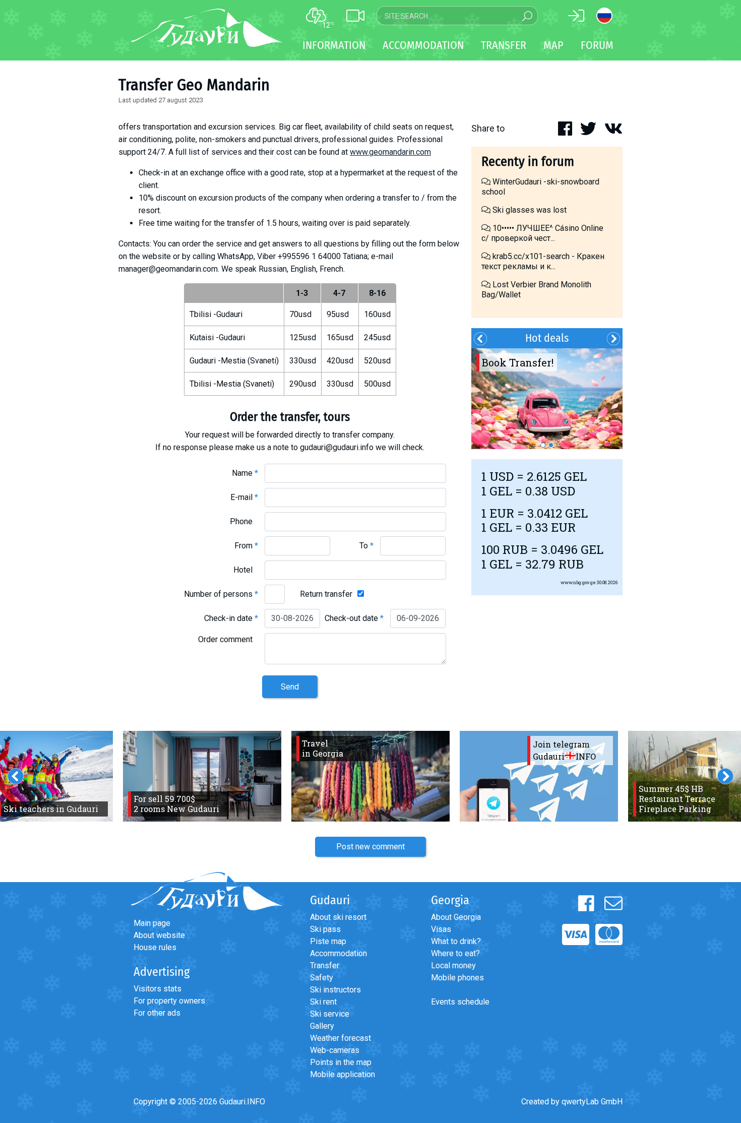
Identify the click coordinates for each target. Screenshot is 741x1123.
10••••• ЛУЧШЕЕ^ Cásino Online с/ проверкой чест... (542, 233)
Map (553, 45)
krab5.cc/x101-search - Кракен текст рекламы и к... (542, 261)
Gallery (322, 1026)
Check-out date (354, 618)
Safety (321, 977)
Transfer (324, 965)
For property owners (169, 1001)
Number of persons (221, 594)
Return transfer (326, 594)
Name (245, 473)
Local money (453, 965)
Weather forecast (340, 1038)
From (246, 545)
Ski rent (323, 1002)
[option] (547, 398)
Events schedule (460, 1002)
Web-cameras (334, 1050)
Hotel (245, 570)
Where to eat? (455, 953)
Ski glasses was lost (528, 210)
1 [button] (542, 445)
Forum (597, 45)
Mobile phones (457, 977)
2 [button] (550, 445)
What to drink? (456, 941)
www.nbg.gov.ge (578, 582)
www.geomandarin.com (390, 152)
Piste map (328, 941)
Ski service (329, 1014)
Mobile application (342, 1074)
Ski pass (325, 929)
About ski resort (338, 917)
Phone (244, 521)
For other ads (157, 1013)
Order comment (228, 639)
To (366, 545)
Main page (152, 923)
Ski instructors (335, 989)
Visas (441, 929)
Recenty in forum (527, 161)
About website (159, 935)
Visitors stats (157, 988)
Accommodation (338, 953)
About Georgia (456, 917)
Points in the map (341, 1062)
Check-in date (231, 618)
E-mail (244, 497)
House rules (155, 947)
